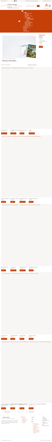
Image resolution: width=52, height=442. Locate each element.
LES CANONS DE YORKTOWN (14, 198)
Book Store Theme (42, 440)
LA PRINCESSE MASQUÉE (23, 198)
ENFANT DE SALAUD (23, 335)
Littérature (6, 58)
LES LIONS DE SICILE (4, 335)
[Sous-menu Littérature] (29, 17)
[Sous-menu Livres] (25, 12)
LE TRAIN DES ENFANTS (13, 335)
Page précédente (7, 411)
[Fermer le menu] (22, 11)
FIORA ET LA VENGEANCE (5, 198)
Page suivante (31, 411)
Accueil (3, 58)
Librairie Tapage (12, 4)
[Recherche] (38, 6)
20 (26, 411)
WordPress (49, 440)
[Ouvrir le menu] (19, 21)
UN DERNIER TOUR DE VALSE (33, 198)
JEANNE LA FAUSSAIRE (32, 335)
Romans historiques (10, 58)
